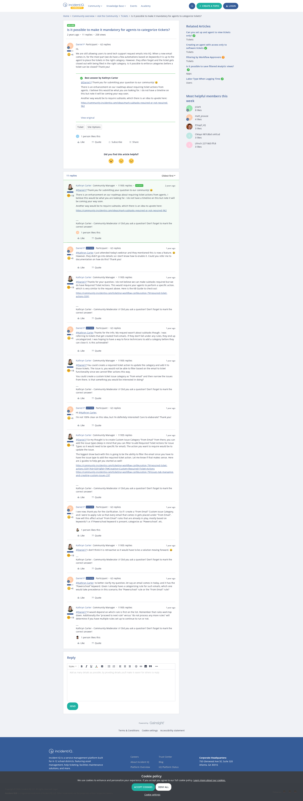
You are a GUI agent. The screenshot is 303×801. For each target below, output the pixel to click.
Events (133, 5)
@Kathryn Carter (85, 252)
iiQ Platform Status (169, 767)
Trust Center (165, 756)
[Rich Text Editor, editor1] (121, 685)
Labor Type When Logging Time (203, 78)
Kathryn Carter (84, 185)
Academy (146, 5)
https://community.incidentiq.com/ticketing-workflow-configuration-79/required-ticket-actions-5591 (121, 295)
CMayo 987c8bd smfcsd (207, 134)
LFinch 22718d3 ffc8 (205, 143)
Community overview (83, 16)
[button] (209, 6)
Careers (135, 756)
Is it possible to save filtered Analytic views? (210, 66)
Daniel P (80, 44)
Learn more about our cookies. (209, 780)
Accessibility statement (172, 730)
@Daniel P (86, 82)
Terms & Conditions (129, 730)
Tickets (124, 16)
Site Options (94, 127)
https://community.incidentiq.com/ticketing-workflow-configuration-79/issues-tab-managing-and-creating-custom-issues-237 (125, 474)
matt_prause (201, 115)
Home (66, 16)
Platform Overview (140, 767)
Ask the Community (107, 16)
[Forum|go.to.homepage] (73, 6)
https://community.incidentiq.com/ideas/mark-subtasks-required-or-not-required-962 (124, 104)
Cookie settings (150, 730)
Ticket (80, 127)
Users (189, 82)
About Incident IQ (140, 761)
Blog (161, 761)
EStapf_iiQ (200, 125)
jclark (198, 106)
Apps (189, 73)
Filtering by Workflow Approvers (203, 57)
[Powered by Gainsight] (151, 724)
